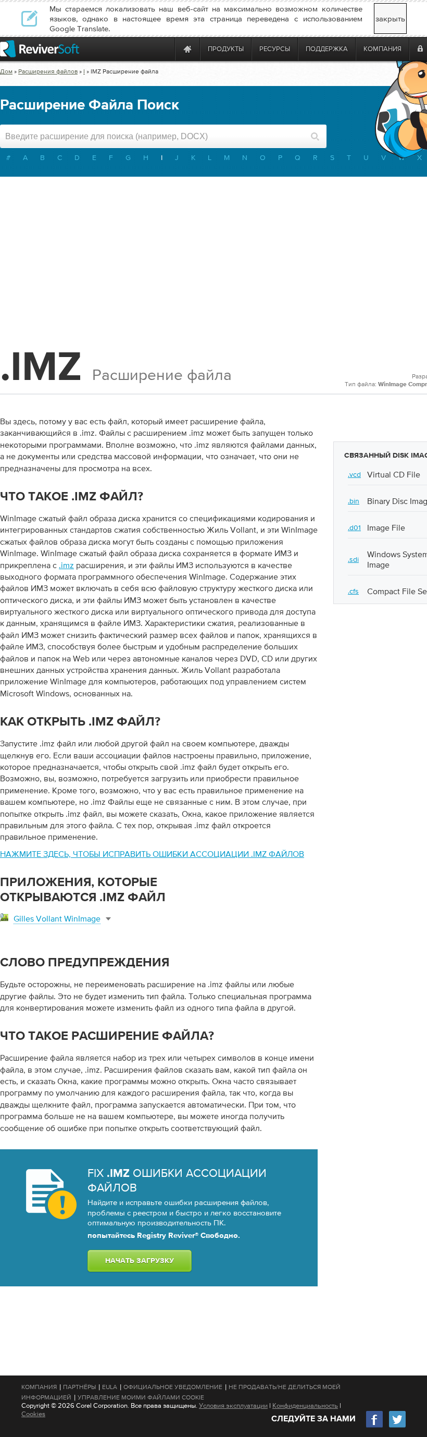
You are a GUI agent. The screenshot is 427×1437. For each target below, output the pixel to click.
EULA (109, 1387)
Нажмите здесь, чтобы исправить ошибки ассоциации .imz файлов (152, 853)
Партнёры (79, 1387)
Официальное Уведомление (172, 1387)
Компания (39, 1387)
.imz (66, 565)
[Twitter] (397, 1426)
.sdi (353, 559)
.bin (353, 501)
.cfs (353, 591)
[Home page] (187, 48)
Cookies (33, 1414)
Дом (6, 71)
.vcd (354, 474)
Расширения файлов (48, 71)
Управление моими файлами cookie (141, 1397)
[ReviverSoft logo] (39, 48)
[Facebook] (375, 1426)
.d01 (354, 527)
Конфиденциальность (305, 1405)
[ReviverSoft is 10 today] (164, 48)
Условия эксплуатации (233, 1405)
